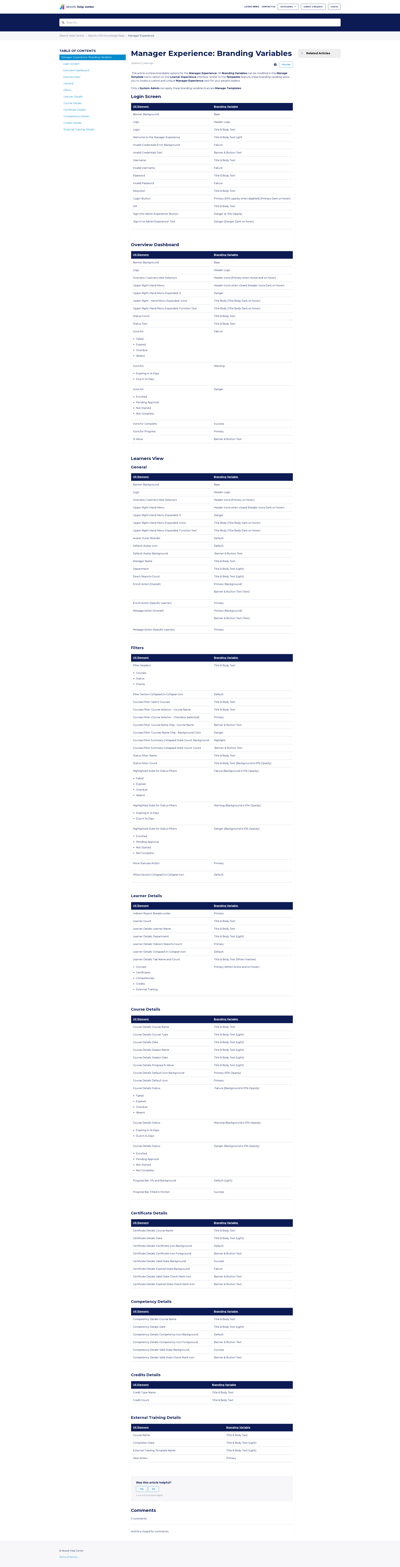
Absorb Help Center (71, 35)
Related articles (318, 53)
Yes (142, 1489)
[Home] (76, 7)
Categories (286, 7)
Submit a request (313, 7)
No (153, 1489)
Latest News (251, 6)
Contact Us (268, 6)
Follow (286, 64)
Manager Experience (141, 35)
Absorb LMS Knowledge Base (106, 35)
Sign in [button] (334, 7)
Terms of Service (68, 1557)
